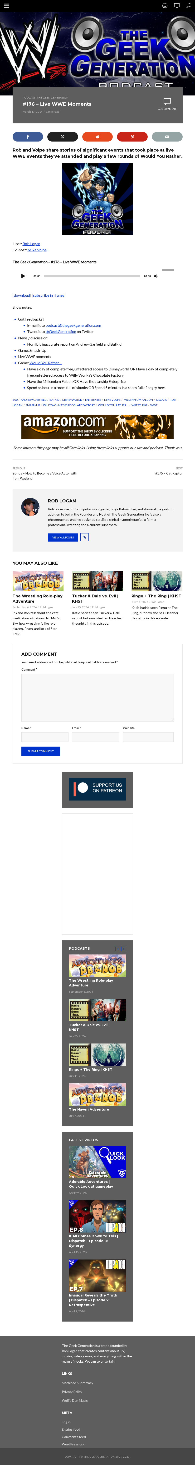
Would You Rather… (45, 362)
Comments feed (74, 1437)
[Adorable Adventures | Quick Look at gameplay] (97, 1162)
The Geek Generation (52, 97)
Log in (66, 1422)
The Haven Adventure (89, 1109)
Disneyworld (72, 399)
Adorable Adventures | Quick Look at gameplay (91, 1184)
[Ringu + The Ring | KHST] (157, 581)
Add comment (167, 108)
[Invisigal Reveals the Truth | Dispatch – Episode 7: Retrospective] (97, 1275)
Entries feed (71, 1429)
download (22, 295)
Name (26, 728)
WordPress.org (73, 1444)
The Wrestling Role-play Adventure (38, 599)
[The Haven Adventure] (97, 1094)
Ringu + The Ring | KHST (156, 596)
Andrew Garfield (33, 399)
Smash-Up (33, 405)
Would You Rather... (113, 405)
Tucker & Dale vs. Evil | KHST (95, 599)
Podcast (29, 97)
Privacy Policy (72, 1392)
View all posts (63, 537)
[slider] (169, 269)
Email (76, 728)
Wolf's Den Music (75, 1400)
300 (15, 399)
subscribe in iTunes (48, 295)
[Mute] (156, 276)
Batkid (54, 399)
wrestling (139, 405)
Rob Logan (31, 243)
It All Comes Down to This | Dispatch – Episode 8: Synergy (93, 1241)
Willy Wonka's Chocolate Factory (69, 405)
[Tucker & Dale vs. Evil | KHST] (97, 581)
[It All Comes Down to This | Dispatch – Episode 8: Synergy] (97, 1216)
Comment (29, 669)
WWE (154, 405)
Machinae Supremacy (77, 1383)
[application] (98, 275)
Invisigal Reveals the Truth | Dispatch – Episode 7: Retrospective (93, 1300)
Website (129, 728)
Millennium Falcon (138, 399)
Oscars (161, 399)
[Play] (23, 276)
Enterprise (93, 399)
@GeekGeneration (61, 331)
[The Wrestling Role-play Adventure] (38, 581)
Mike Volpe (37, 250)
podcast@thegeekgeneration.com (73, 325)
